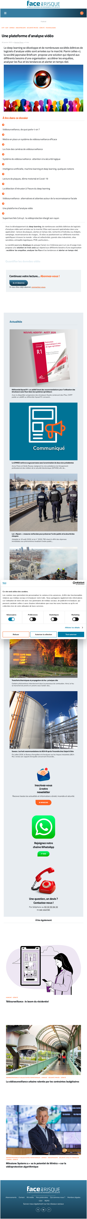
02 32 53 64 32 (51, 907)
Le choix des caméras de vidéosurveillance (23, 149)
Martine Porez (18, 42)
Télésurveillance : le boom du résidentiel (27, 1001)
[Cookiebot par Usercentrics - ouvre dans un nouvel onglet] (74, 583)
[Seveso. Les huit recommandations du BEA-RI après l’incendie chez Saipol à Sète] (43, 692)
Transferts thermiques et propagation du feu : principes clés (35, 680)
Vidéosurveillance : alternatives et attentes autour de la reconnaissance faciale (40, 198)
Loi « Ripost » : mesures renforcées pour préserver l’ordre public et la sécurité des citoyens (43, 535)
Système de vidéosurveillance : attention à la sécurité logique (31, 159)
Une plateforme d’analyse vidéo (18, 208)
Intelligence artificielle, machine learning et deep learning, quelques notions (38, 169)
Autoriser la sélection (43, 634)
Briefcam (27, 245)
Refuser (16, 634)
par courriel (44, 909)
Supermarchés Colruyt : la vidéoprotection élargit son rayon (31, 218)
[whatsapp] (49, 1210)
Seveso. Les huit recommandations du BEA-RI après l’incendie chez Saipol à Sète (43, 751)
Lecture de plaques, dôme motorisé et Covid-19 (25, 179)
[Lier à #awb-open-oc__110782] (5, 13)
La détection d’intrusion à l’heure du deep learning (26, 188)
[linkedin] (43, 1210)
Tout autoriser (71, 634)
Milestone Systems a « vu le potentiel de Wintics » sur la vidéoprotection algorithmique (36, 1165)
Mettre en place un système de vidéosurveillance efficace (30, 139)
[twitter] (38, 1210)
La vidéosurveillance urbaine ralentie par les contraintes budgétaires (42, 1081)
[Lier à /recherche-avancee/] (81, 13)
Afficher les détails (72, 628)
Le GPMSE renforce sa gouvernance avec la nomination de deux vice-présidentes (43, 462)
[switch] (33, 619)
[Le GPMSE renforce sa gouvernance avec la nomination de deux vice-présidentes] (43, 404)
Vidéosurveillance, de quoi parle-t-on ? (21, 129)
